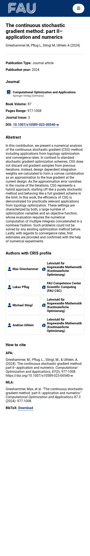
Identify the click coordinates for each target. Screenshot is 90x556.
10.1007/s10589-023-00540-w (36, 125)
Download (25, 408)
